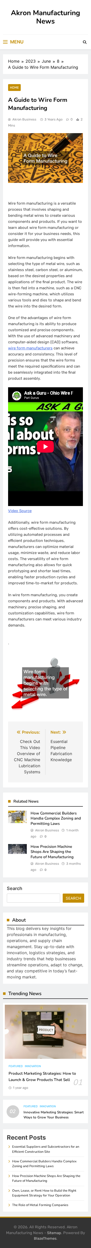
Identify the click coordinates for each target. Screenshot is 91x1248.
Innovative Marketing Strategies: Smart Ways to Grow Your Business (54, 1115)
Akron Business (24, 119)
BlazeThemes (45, 1238)
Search (14, 888)
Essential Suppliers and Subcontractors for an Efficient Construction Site (45, 1149)
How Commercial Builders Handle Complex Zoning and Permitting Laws (56, 818)
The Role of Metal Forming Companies (40, 1205)
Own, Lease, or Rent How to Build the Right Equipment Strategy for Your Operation (44, 1193)
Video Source (20, 511)
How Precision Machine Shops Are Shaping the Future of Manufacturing (52, 851)
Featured (16, 1066)
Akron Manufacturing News (45, 17)
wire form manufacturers (30, 348)
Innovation (33, 1066)
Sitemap (54, 1233)
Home (14, 87)
